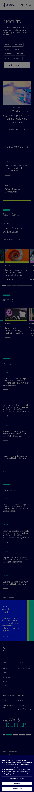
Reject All (17, 783)
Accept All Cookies (17, 788)
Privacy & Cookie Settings (17, 778)
